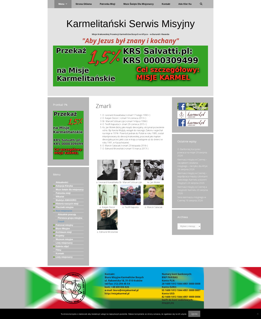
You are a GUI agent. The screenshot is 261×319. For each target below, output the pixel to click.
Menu (61, 4)
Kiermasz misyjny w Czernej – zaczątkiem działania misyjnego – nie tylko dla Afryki (192, 163)
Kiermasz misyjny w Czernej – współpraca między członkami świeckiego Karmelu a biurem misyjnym (192, 178)
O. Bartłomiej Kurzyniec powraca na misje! (189, 151)
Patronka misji (107, 4)
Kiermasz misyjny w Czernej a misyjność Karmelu (192, 188)
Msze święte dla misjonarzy (138, 4)
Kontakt (166, 4)
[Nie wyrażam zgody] (257, 313)
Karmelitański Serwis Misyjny (130, 23)
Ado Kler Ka (184, 4)
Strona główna (84, 4)
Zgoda (194, 313)
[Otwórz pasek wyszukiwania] (201, 4)
